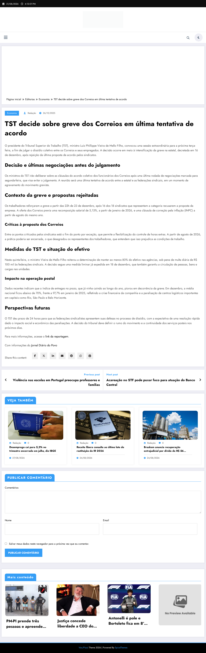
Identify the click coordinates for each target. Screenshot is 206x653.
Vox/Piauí (84, 647)
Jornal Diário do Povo (44, 345)
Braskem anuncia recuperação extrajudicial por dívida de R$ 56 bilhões (164, 449)
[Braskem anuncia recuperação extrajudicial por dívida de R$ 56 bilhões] (170, 425)
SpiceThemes (121, 647)
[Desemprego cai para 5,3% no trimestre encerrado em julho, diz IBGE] (35, 425)
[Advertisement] (103, 73)
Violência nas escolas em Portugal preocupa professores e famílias (56, 382)
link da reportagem (56, 336)
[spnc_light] (199, 37)
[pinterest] (71, 356)
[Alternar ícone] (5, 37)
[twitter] (43, 356)
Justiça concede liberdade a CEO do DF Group (24, 623)
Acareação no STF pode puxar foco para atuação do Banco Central (150, 382)
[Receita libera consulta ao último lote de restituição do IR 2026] (103, 425)
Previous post (92, 374)
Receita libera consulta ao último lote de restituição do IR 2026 (100, 449)
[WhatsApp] (80, 356)
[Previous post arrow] (6, 380)
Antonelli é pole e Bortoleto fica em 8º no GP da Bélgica (75, 620)
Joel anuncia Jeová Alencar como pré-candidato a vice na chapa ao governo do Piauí (178, 620)
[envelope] (62, 356)
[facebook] (35, 356)
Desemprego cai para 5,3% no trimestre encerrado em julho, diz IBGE (32, 449)
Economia (12, 113)
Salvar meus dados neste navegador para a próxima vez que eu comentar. (49, 544)
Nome (8, 520)
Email (106, 520)
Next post (112, 374)
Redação (32, 113)
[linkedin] (53, 356)
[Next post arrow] (200, 380)
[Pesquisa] (188, 38)
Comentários (11, 488)
